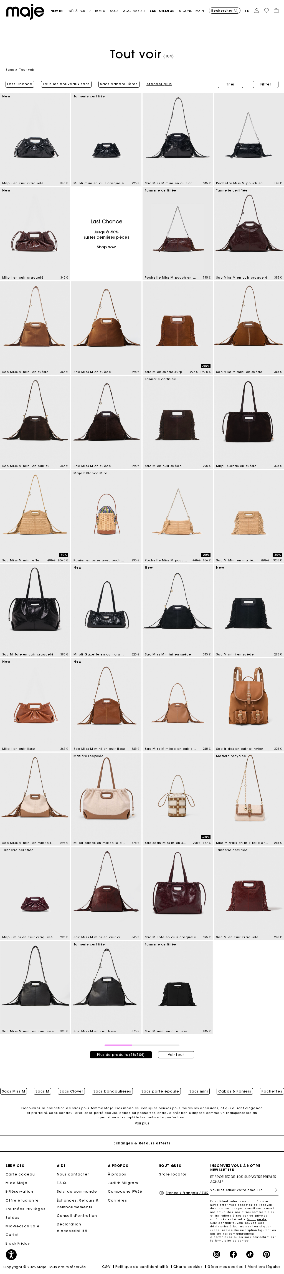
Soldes (12, 1217)
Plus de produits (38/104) (120, 1055)
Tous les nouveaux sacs (66, 84)
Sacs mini (198, 1091)
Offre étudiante (22, 1200)
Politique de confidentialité (141, 1267)
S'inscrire (274, 1189)
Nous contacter (73, 1174)
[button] (59, 10)
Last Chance (19, 84)
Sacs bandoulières (119, 84)
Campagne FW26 (125, 1191)
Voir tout (176, 1055)
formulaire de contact (232, 1240)
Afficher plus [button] (159, 84)
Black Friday (18, 1243)
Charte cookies (188, 1267)
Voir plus (142, 1123)
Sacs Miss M (13, 1091)
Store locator (173, 1174)
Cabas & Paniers (234, 1091)
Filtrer (265, 84)
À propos (117, 1174)
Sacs (10, 70)
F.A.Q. (62, 1183)
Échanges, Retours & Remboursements (78, 1203)
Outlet (12, 1235)
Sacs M (42, 1091)
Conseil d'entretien (77, 1216)
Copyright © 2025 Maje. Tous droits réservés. (45, 1267)
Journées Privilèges (25, 1209)
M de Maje (16, 1183)
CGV (106, 1267)
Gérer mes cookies (225, 1267)
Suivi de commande (77, 1191)
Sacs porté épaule (160, 1091)
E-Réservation (20, 1191)
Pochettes (272, 1091)
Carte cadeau (20, 1174)
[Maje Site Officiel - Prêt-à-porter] (25, 11)
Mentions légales (264, 1267)
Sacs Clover (71, 1091)
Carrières (117, 1200)
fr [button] (247, 11)
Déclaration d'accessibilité (72, 1227)
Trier (230, 84)
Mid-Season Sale (23, 1226)
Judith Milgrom (123, 1183)
